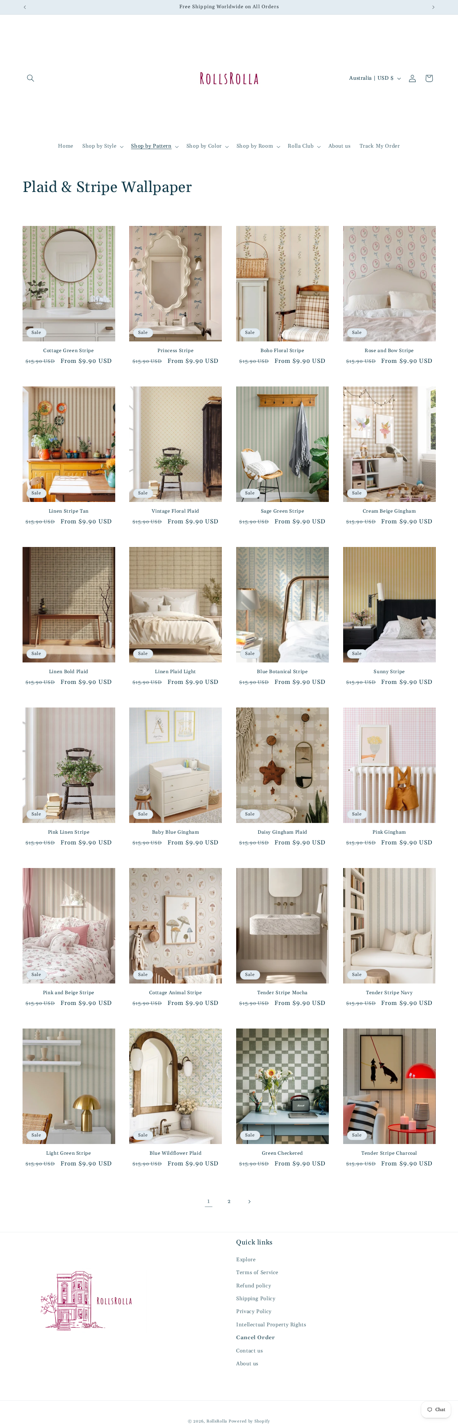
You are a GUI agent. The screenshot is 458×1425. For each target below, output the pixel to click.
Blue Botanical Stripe (282, 672)
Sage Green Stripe (282, 511)
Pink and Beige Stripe (68, 993)
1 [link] (208, 1201)
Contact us (249, 1350)
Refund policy (253, 1285)
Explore (245, 1259)
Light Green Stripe (68, 1153)
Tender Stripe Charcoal (389, 1153)
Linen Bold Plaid (68, 672)
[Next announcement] (433, 7)
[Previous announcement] (25, 7)
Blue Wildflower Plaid (175, 1153)
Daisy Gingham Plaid (282, 832)
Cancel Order (255, 1337)
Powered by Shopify (249, 1421)
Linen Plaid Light (175, 672)
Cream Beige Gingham (389, 511)
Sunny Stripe (389, 672)
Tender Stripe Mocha (282, 993)
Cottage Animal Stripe (175, 993)
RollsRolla (216, 1421)
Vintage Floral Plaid (175, 511)
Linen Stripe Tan (69, 511)
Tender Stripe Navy (389, 993)
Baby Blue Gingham (175, 832)
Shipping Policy (255, 1298)
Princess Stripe (175, 351)
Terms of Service (257, 1272)
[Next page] (249, 1201)
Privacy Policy (254, 1311)
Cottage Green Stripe (68, 351)
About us (247, 1363)
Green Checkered (282, 1153)
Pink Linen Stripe (69, 832)
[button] (31, 78)
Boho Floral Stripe (282, 351)
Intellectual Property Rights (271, 1324)
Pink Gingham (389, 832)
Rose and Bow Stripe (389, 351)
